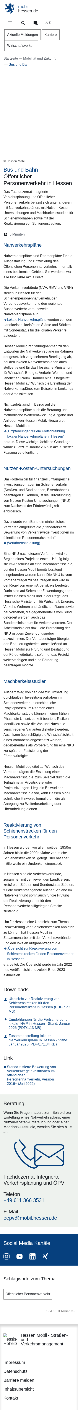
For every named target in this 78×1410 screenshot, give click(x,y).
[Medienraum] (36, 23)
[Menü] (10, 23)
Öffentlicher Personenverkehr (27, 1294)
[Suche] (23, 23)
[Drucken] (65, 234)
